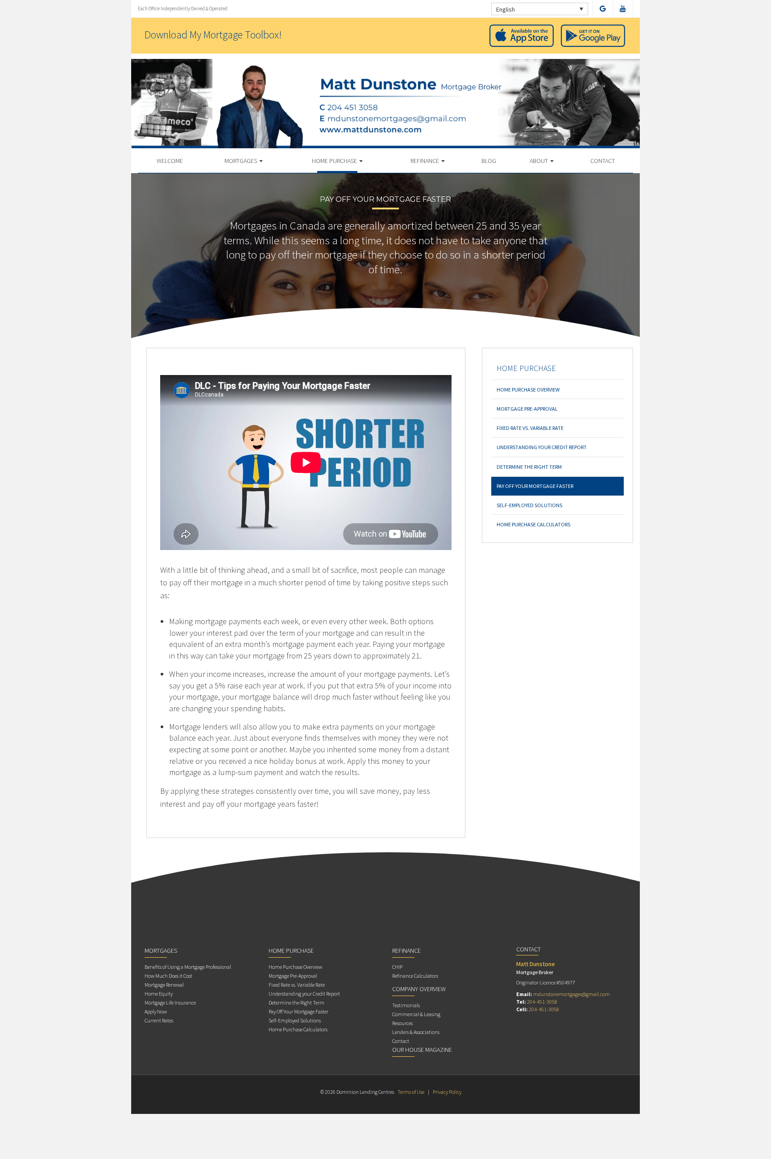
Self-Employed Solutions (529, 505)
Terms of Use (411, 1091)
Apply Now (156, 1011)
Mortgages (241, 161)
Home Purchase (335, 161)
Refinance (425, 161)
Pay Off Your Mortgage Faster (535, 486)
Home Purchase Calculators (533, 524)
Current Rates (159, 1020)
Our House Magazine (422, 1050)
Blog (488, 161)
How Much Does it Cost (168, 975)
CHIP (397, 966)
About (539, 161)
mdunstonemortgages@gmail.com (571, 994)
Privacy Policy (447, 1091)
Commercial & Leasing (416, 1014)
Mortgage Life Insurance (170, 1002)
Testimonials (406, 1005)
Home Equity (159, 993)
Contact (602, 161)
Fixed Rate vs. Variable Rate (530, 428)
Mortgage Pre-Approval (527, 408)
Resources (402, 1023)
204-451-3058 (542, 1001)
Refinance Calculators (415, 975)
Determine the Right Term (529, 466)
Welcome (170, 161)
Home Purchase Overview (528, 389)
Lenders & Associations (415, 1032)
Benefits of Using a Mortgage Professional (188, 966)
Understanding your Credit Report (542, 447)
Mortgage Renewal (164, 984)
